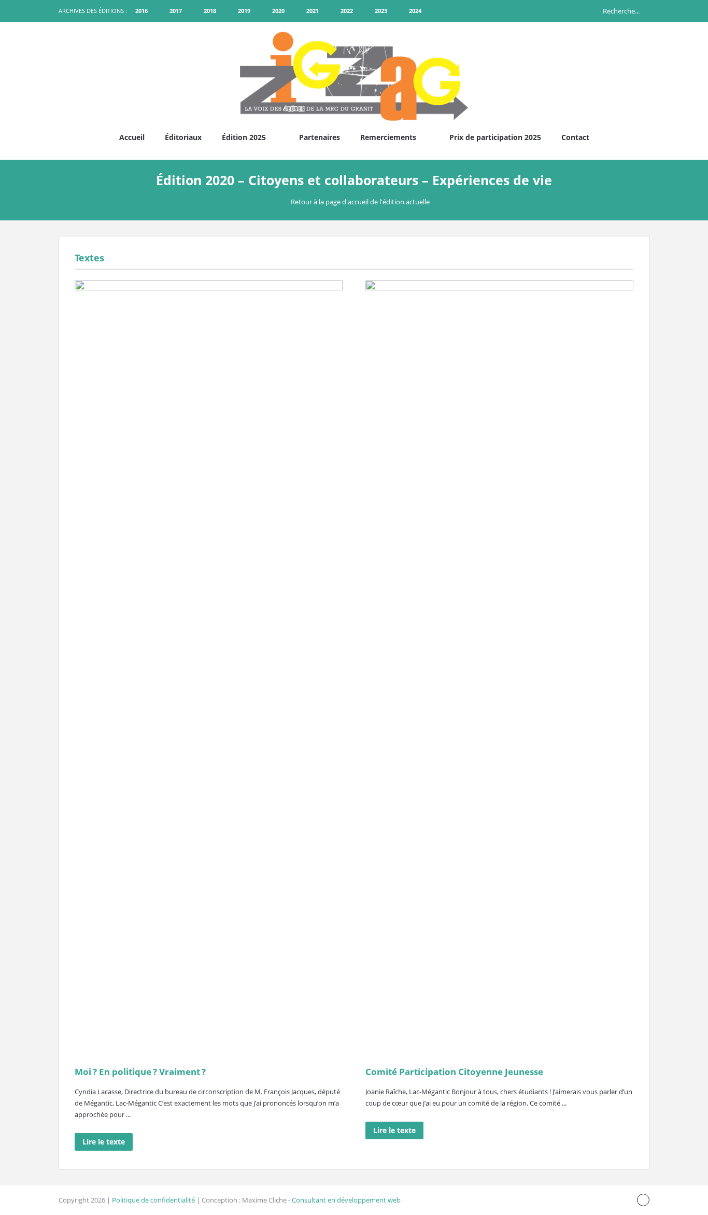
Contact (575, 137)
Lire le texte (103, 1142)
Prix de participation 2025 (495, 137)
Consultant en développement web (346, 1200)
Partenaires (319, 137)
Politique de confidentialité (153, 1200)
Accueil (132, 137)
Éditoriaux (183, 137)
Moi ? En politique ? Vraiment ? (140, 1072)
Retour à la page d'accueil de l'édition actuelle (360, 201)
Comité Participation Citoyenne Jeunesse (454, 1072)
